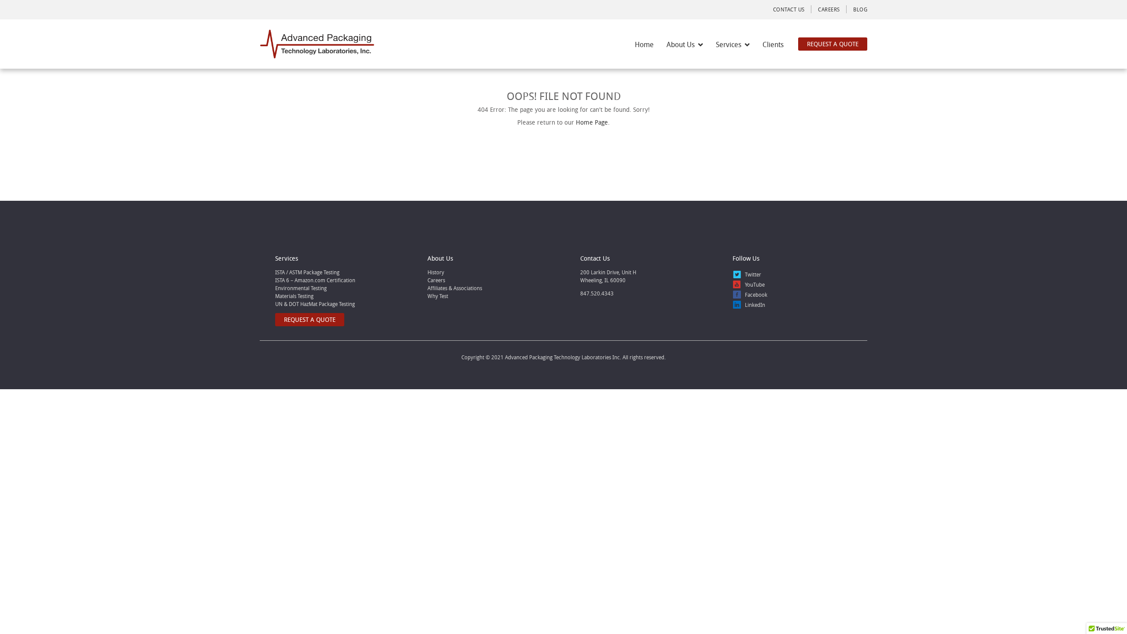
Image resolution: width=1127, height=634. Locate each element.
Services (728, 44)
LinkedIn (755, 304)
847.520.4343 (597, 293)
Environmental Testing (301, 287)
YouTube (755, 284)
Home (644, 44)
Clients (773, 44)
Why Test (437, 295)
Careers (829, 9)
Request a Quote (832, 44)
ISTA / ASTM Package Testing (307, 272)
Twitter (753, 274)
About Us (681, 44)
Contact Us (789, 9)
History (435, 272)
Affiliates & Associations (454, 287)
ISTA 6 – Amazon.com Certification (315, 280)
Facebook (756, 294)
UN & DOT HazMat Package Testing (315, 303)
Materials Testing (294, 295)
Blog (860, 9)
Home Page (592, 122)
